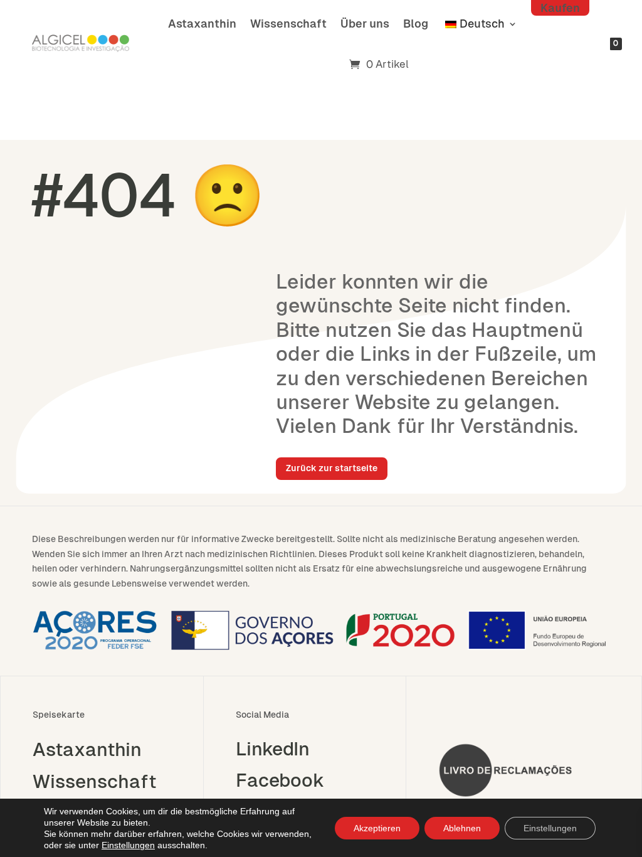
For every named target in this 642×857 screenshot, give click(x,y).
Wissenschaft (288, 23)
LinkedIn (273, 749)
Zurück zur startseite (331, 468)
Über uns (364, 23)
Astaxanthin (202, 23)
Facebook (280, 780)
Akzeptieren (377, 828)
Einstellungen (128, 845)
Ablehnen (462, 828)
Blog (415, 23)
